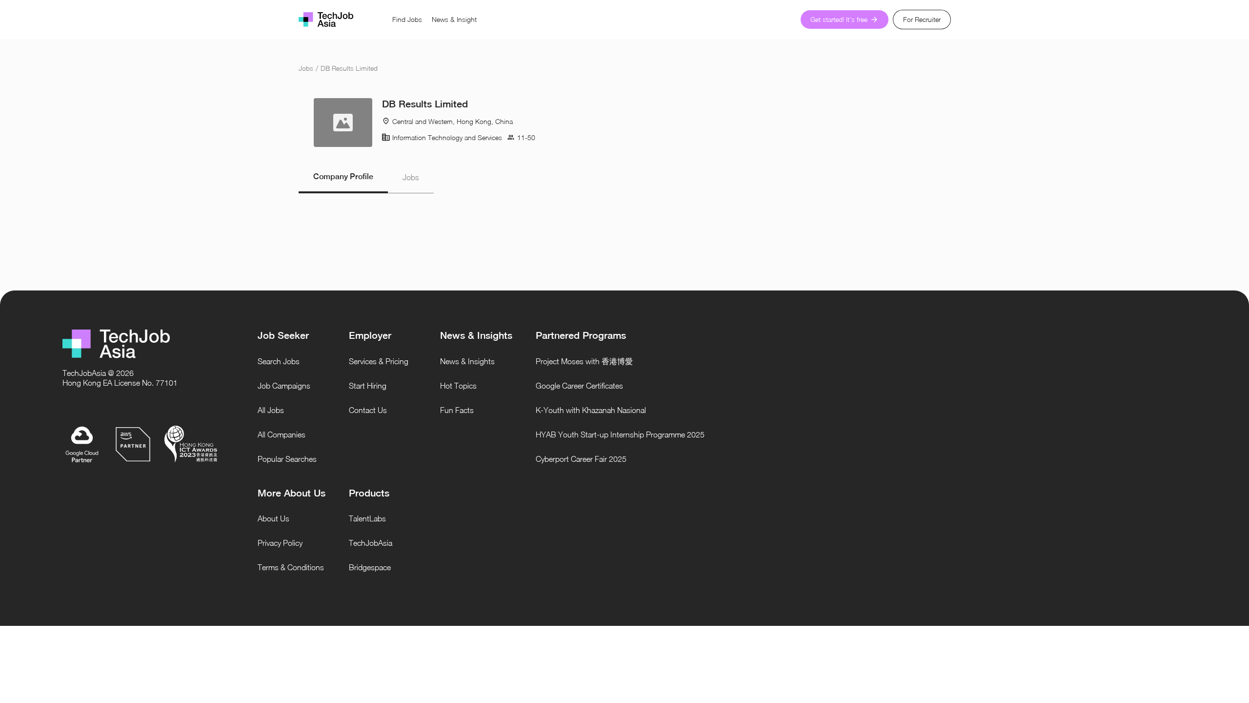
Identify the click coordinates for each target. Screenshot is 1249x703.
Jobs (306, 68)
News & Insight (454, 19)
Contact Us (368, 410)
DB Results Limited (349, 68)
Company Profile (343, 176)
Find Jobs (407, 19)
